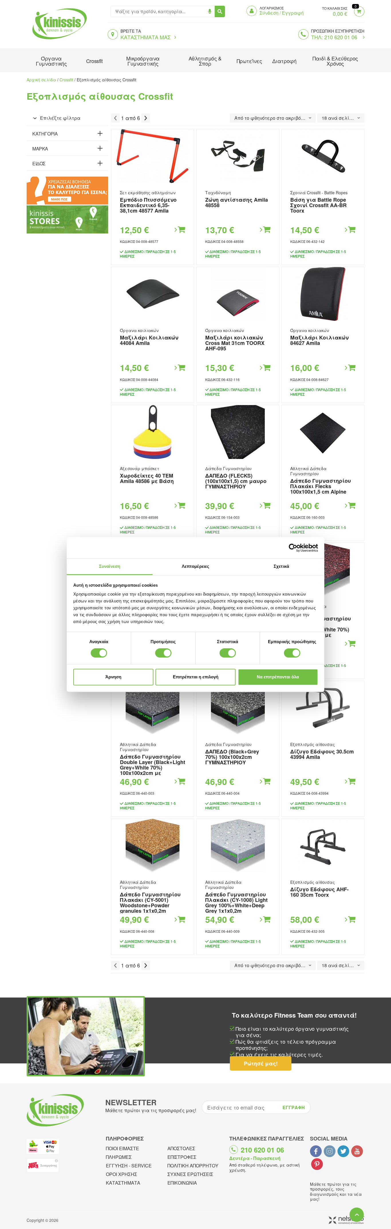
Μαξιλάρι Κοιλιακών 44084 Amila (149, 340)
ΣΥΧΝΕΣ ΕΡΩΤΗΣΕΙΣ (190, 1174)
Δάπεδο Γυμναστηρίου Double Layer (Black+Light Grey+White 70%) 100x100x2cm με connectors (152, 767)
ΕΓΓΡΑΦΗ (294, 1107)
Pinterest (317, 1164)
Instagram (329, 1151)
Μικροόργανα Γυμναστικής (143, 60)
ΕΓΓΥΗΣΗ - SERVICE (129, 1165)
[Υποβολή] (220, 11)
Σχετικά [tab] (281, 566)
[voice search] (209, 11)
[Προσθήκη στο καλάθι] (179, 229)
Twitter (343, 1151)
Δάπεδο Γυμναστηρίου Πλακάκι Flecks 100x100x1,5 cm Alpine (320, 486)
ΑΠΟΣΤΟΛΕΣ (181, 1148)
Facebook (316, 1151)
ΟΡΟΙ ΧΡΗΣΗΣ (121, 1174)
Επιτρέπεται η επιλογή (195, 676)
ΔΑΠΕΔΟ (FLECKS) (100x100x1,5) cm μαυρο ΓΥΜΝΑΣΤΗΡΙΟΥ (235, 481)
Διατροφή (284, 60)
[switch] (163, 653)
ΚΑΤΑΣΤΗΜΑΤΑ (123, 1182)
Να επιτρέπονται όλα (278, 676)
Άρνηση (113, 676)
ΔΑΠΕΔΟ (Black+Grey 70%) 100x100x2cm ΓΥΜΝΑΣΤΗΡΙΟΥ (232, 757)
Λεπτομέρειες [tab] (195, 566)
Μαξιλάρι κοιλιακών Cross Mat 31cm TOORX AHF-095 (234, 343)
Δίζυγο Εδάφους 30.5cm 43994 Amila (322, 754)
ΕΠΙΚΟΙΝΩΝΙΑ (182, 1182)
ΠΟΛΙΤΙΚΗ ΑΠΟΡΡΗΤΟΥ (192, 1165)
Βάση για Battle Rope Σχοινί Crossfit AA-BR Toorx (318, 205)
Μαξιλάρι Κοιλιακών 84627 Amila (319, 340)
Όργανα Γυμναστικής (51, 60)
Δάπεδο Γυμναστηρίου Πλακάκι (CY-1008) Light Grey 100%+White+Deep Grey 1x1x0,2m (236, 902)
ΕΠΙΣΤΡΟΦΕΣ (181, 1157)
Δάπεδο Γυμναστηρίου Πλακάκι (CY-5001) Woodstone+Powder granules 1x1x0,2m (150, 902)
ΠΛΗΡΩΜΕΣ (119, 1157)
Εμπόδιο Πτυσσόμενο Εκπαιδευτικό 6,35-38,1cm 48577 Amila (148, 205)
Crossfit (94, 60)
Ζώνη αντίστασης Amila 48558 (236, 202)
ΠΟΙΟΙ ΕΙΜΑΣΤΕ (122, 1148)
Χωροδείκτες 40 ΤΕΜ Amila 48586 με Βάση (147, 478)
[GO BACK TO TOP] (356, 1215)
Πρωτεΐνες (249, 60)
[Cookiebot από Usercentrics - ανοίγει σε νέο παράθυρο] (293, 547)
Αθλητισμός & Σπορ (205, 60)
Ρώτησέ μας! (261, 1063)
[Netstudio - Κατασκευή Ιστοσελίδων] (346, 1221)
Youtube (357, 1151)
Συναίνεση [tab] (109, 566)
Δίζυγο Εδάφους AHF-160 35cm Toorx (319, 892)
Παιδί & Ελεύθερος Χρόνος (335, 60)
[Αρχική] (58, 40)
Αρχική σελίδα (41, 80)
